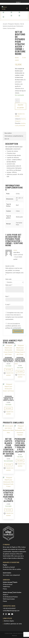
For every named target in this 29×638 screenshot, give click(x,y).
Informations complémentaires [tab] (14, 136)
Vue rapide (8, 369)
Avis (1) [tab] (7, 139)
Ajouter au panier (20, 106)
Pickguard (11, 24)
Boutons (17, 24)
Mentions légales (9, 621)
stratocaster (22, 125)
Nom (7, 296)
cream (16, 125)
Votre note (8, 279)
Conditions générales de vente (13, 624)
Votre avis (8, 285)
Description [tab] (8, 133)
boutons (23, 123)
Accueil (5, 24)
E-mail (7, 304)
